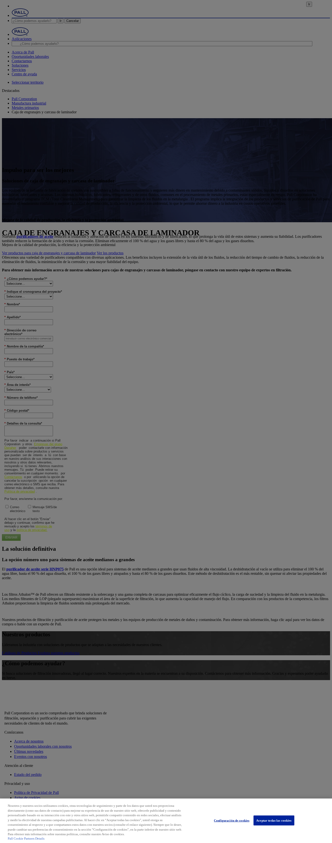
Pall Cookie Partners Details (26, 838)
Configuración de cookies (231, 820)
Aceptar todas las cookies (273, 820)
